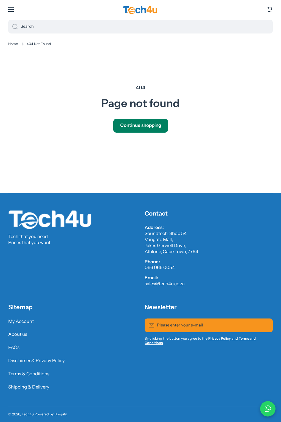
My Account (21, 321)
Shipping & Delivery (28, 387)
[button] (270, 9)
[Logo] (140, 9)
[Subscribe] (266, 325)
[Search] (13, 26)
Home (13, 44)
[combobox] (140, 26)
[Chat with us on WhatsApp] (268, 409)
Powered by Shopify (51, 414)
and (235, 338)
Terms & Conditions (28, 373)
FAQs (13, 347)
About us (17, 334)
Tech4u (28, 414)
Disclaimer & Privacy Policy (36, 360)
